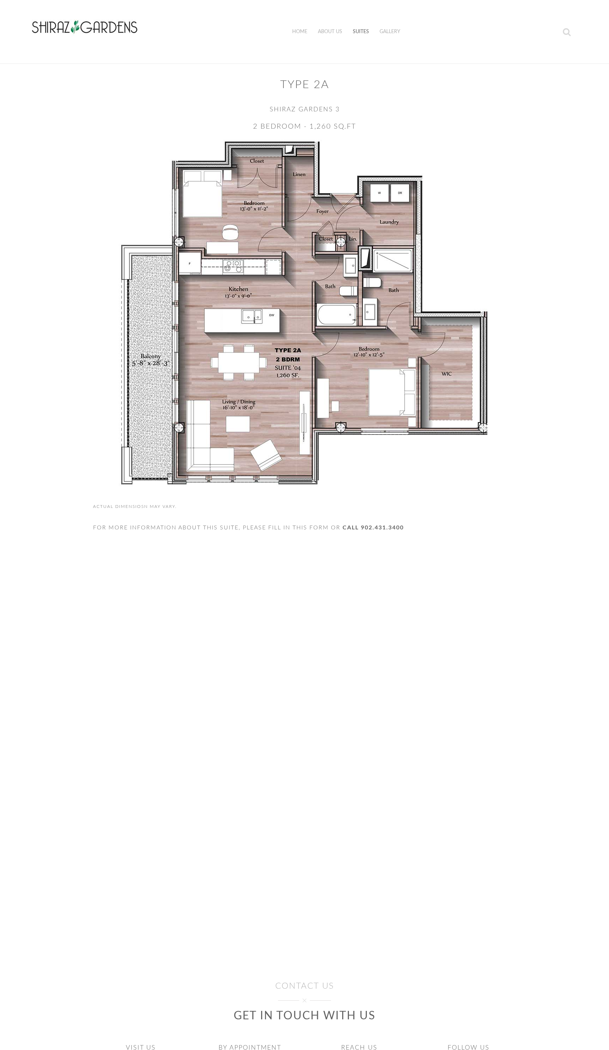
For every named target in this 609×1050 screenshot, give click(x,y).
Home (299, 31)
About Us (330, 31)
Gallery (390, 31)
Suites (361, 31)
